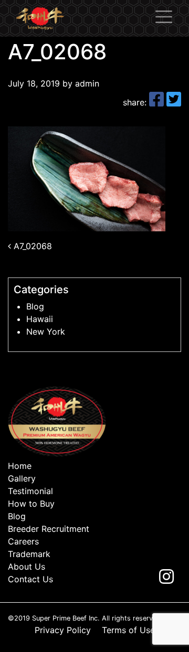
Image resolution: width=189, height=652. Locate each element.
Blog (35, 306)
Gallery (22, 478)
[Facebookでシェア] (157, 102)
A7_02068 (31, 246)
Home (20, 466)
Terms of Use (128, 630)
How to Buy (31, 503)
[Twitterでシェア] (173, 102)
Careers (23, 541)
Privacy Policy (63, 630)
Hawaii (39, 319)
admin (85, 83)
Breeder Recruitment (48, 528)
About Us (26, 566)
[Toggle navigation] (164, 16)
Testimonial (30, 491)
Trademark (29, 554)
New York (45, 331)
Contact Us (30, 579)
